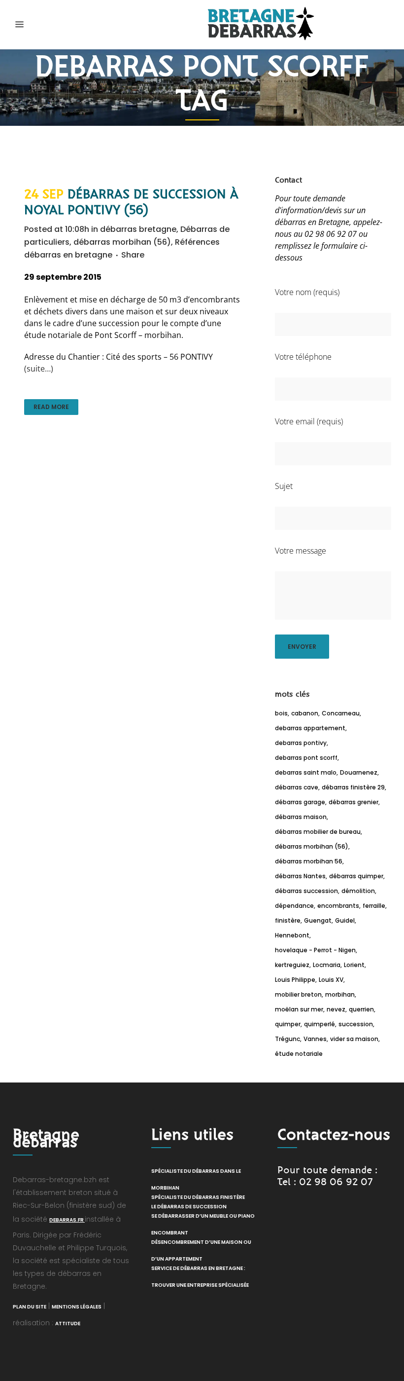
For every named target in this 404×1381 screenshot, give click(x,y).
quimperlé (319, 1024)
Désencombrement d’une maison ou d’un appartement (201, 1250)
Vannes (315, 1039)
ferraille (374, 905)
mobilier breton (298, 994)
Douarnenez (358, 772)
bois (281, 713)
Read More (51, 407)
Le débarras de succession (189, 1206)
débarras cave (296, 787)
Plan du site (29, 1306)
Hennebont (292, 935)
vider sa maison (354, 1039)
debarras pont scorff (306, 757)
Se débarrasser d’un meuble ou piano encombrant (203, 1224)
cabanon (304, 713)
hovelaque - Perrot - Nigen (315, 950)
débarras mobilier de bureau (318, 831)
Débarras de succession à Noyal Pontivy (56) (131, 202)
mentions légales (76, 1306)
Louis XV (331, 979)
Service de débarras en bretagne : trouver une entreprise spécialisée (200, 1277)
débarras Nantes (300, 876)
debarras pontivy (301, 743)
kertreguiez (292, 965)
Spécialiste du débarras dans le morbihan (196, 1179)
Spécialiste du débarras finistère (198, 1197)
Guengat (318, 920)
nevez (336, 1009)
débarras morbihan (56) (122, 242)
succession (355, 1024)
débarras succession (306, 891)
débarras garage (300, 802)
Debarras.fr (67, 1220)
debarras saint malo (306, 772)
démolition (358, 891)
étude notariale (299, 1053)
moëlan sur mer (299, 1009)
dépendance (294, 905)
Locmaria (326, 965)
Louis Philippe (295, 979)
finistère (288, 920)
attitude (67, 1323)
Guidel (345, 920)
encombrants (338, 905)
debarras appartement (310, 728)
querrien (361, 1009)
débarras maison (301, 817)
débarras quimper (356, 876)
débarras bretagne (138, 229)
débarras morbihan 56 (308, 861)
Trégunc (287, 1039)
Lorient (354, 965)
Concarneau (341, 713)
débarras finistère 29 (353, 787)
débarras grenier (353, 802)
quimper (288, 1024)
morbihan (340, 994)
